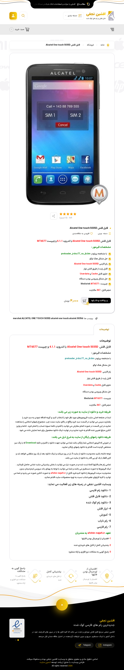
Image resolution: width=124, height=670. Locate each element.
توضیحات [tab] (104, 329)
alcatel (72, 318)
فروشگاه (90, 45)
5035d (80, 318)
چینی (100, 233)
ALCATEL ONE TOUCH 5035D (36, 318)
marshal (17, 318)
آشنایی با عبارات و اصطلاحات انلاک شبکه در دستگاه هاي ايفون (53, 4)
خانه (102, 45)
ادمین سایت (45, 662)
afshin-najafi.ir (58, 473)
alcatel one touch (60, 318)
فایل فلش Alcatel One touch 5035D (63, 45)
